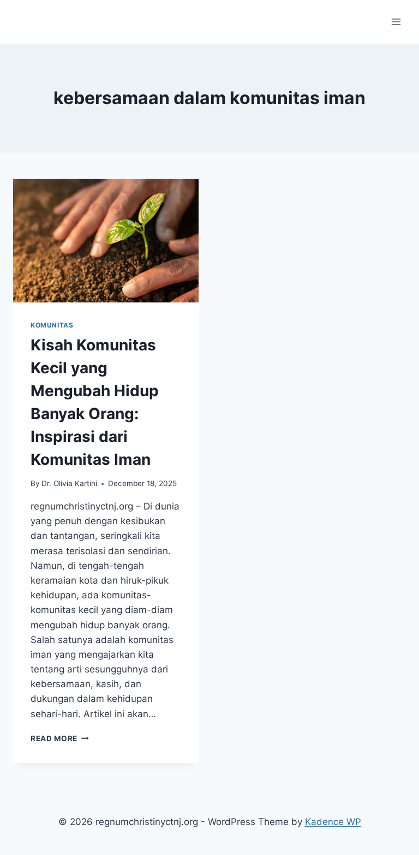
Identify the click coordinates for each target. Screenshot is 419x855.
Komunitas (52, 325)
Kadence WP (333, 821)
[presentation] (106, 240)
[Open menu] (396, 21)
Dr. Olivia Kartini (69, 483)
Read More (60, 738)
